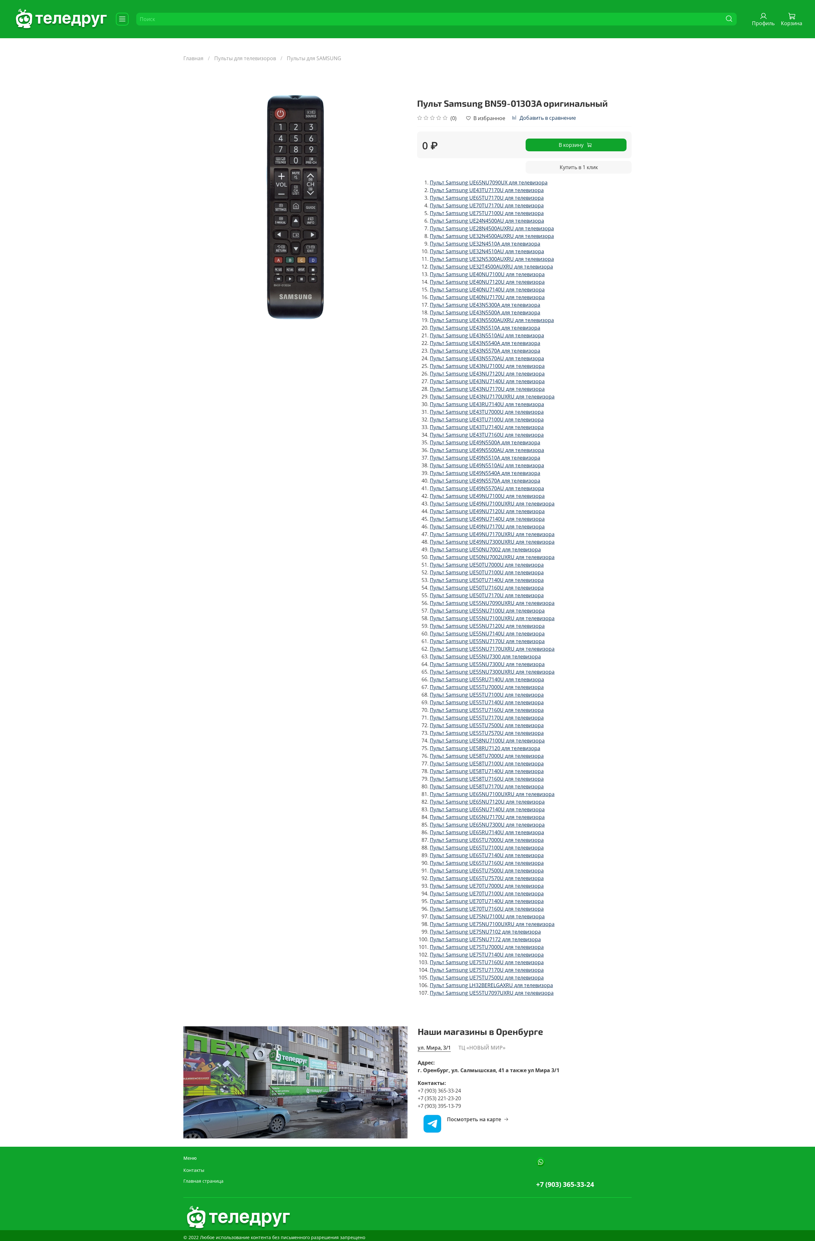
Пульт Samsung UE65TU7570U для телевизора (487, 878)
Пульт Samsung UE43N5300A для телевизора (485, 304)
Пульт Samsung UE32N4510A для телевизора (485, 243)
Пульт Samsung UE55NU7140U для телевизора (487, 633)
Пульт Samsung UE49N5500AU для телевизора (487, 450)
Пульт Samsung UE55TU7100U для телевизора (487, 694)
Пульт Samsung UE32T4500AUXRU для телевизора (491, 266)
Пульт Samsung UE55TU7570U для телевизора (487, 732)
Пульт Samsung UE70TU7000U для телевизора (487, 885)
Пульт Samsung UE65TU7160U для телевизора (487, 862)
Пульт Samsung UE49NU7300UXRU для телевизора (492, 541)
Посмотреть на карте (474, 1119)
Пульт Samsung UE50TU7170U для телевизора (487, 595)
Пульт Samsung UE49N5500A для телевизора (485, 442)
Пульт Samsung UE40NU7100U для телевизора (487, 274)
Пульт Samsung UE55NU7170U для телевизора (487, 641)
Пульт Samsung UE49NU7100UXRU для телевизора (492, 503)
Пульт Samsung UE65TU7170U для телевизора (487, 197)
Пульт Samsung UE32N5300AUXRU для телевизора (492, 258)
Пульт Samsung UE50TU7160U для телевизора (487, 587)
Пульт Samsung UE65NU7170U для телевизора (487, 817)
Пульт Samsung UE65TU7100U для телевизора (487, 847)
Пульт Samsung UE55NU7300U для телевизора (487, 664)
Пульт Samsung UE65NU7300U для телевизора (487, 824)
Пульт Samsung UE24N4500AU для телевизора (487, 220)
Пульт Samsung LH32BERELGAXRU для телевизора (491, 985)
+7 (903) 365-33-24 (565, 1184)
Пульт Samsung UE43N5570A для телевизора (485, 350)
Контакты (193, 1170)
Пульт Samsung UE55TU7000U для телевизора (487, 687)
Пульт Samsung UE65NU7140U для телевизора (487, 809)
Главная (193, 58)
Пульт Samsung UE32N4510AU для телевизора (487, 251)
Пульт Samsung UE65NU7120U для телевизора (487, 801)
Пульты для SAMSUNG (314, 58)
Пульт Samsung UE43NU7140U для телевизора (487, 381)
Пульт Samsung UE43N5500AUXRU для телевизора (492, 320)
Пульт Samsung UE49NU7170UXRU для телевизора (492, 534)
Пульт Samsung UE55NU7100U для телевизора (487, 610)
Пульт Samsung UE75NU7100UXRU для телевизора (492, 924)
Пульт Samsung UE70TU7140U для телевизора (487, 901)
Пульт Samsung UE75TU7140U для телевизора (487, 954)
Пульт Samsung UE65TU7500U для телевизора (487, 870)
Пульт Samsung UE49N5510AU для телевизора (487, 465)
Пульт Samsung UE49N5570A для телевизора (485, 480)
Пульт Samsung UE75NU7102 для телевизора (485, 931)
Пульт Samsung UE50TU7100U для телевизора (487, 572)
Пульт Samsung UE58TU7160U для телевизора (487, 778)
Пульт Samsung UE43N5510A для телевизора (485, 327)
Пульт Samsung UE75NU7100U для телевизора (487, 916)
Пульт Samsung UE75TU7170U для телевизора (487, 969)
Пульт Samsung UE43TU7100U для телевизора (487, 419)
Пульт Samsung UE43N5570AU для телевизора (487, 358)
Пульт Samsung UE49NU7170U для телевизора (487, 526)
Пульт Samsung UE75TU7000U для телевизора (487, 946)
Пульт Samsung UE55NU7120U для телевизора (487, 625)
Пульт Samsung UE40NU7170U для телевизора (487, 297)
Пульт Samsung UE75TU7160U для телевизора (487, 962)
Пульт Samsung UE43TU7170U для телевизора (487, 190)
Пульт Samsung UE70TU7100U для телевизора (487, 893)
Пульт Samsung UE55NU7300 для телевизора (485, 656)
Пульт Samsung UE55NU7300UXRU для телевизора (492, 671)
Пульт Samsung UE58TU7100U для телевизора (487, 763)
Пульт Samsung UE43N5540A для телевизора (485, 343)
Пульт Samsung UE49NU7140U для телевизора (487, 518)
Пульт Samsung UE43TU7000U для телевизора (487, 411)
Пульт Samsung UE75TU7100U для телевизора (487, 213)
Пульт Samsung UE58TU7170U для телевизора (487, 786)
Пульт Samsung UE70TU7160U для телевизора (487, 908)
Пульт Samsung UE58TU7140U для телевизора (487, 771)
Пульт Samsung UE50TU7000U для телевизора (487, 564)
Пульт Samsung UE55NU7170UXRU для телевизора (492, 648)
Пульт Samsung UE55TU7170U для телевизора (487, 717)
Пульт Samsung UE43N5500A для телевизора (485, 312)
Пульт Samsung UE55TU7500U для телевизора (487, 725)
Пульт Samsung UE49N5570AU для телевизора (487, 488)
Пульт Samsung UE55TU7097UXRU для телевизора (492, 992)
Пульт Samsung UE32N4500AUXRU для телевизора (492, 236)
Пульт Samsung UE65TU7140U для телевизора (487, 855)
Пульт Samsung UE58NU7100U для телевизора (487, 740)
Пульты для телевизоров (245, 58)
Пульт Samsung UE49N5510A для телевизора (485, 457)
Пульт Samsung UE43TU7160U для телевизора (487, 434)
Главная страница (203, 1181)
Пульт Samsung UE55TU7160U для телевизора (487, 710)
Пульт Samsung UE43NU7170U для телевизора (487, 388)
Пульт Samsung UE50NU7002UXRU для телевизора (492, 557)
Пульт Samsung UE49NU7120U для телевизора (487, 511)
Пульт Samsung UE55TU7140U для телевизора (487, 702)
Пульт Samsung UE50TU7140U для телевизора (487, 580)
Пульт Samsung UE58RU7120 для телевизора (485, 748)
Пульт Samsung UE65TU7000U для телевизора (487, 839)
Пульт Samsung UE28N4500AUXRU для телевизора (492, 228)
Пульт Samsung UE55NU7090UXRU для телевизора (492, 602)
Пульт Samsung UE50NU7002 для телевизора (485, 549)
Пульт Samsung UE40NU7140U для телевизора (487, 289)
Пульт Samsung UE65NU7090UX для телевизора (489, 182)
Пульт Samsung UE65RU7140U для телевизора (487, 832)
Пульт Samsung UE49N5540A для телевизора (485, 473)
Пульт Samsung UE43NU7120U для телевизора (487, 373)
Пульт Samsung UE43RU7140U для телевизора (487, 404)
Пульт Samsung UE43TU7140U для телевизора (487, 427)
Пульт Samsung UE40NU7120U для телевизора (487, 281)
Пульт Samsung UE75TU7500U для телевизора (487, 977)
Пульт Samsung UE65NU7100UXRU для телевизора (492, 794)
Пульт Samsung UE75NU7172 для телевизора (485, 939)
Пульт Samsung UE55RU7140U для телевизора (487, 679)
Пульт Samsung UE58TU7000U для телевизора (487, 755)
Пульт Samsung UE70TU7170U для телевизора (487, 205)
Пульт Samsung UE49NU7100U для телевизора (487, 495)
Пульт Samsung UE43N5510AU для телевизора (487, 335)
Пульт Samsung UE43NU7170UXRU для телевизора (492, 396)
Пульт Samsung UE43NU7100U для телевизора (487, 365)
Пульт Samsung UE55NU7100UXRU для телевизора (492, 618)
